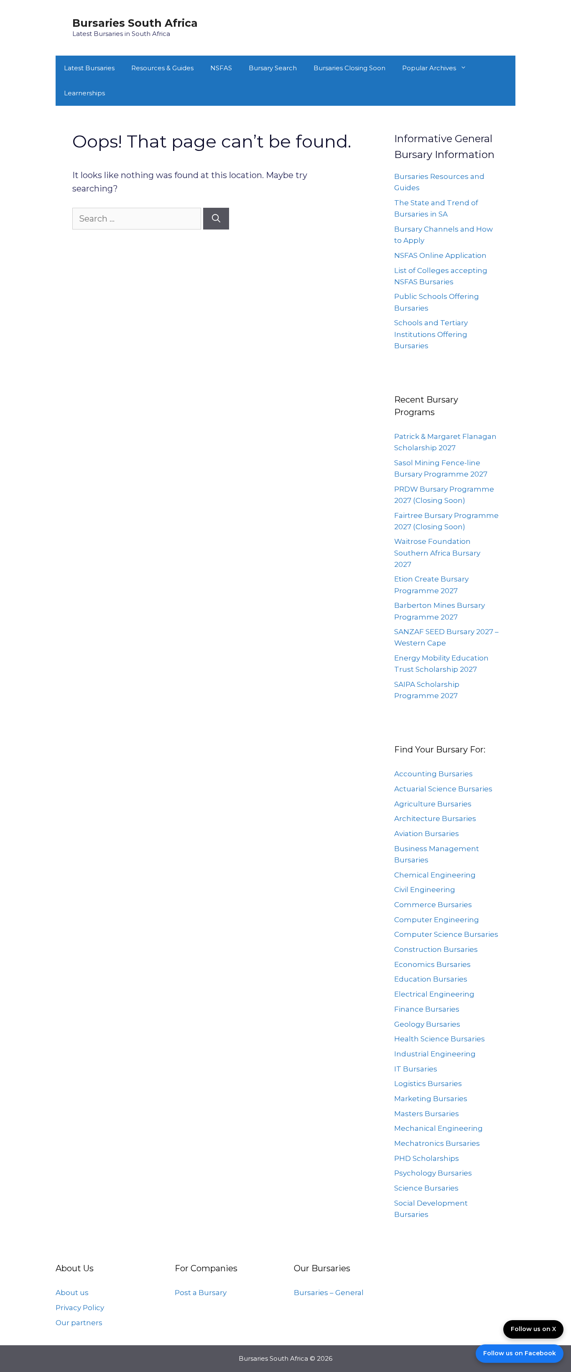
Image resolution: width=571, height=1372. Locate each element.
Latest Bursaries (89, 68)
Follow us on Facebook (519, 1353)
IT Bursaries (415, 1069)
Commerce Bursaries (433, 904)
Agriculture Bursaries (433, 804)
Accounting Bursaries (433, 774)
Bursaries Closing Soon (349, 68)
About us (72, 1292)
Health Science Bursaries (439, 1039)
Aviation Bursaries (426, 833)
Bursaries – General (329, 1292)
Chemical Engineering (435, 875)
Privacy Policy (80, 1307)
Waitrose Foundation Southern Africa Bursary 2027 (437, 552)
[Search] (216, 219)
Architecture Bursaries (435, 818)
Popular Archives (429, 68)
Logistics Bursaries (428, 1083)
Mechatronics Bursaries (437, 1143)
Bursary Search (273, 68)
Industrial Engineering (435, 1054)
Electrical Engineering (434, 994)
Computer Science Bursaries (446, 934)
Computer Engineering (436, 920)
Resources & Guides (162, 68)
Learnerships (84, 93)
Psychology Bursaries (433, 1173)
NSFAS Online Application (440, 255)
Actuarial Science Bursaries (443, 789)
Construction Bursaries (436, 949)
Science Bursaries (426, 1188)
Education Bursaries (430, 979)
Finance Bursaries (426, 1009)
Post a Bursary (201, 1292)
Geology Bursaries (427, 1024)
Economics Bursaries (432, 964)
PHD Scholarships (426, 1158)
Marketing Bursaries (430, 1098)
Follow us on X (533, 1329)
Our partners (79, 1322)
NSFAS (221, 68)
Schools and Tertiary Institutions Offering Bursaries (431, 334)
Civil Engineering (424, 889)
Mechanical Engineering (438, 1128)
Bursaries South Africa (135, 23)
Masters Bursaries (426, 1113)
